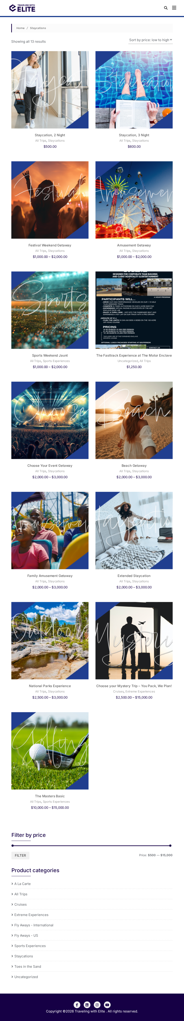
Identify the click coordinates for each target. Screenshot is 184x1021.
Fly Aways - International (33, 925)
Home (20, 28)
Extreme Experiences (140, 691)
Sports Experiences (56, 361)
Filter (20, 855)
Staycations (56, 140)
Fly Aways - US (26, 935)
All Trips (40, 140)
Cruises (118, 691)
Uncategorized (128, 361)
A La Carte (22, 884)
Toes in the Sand (27, 966)
